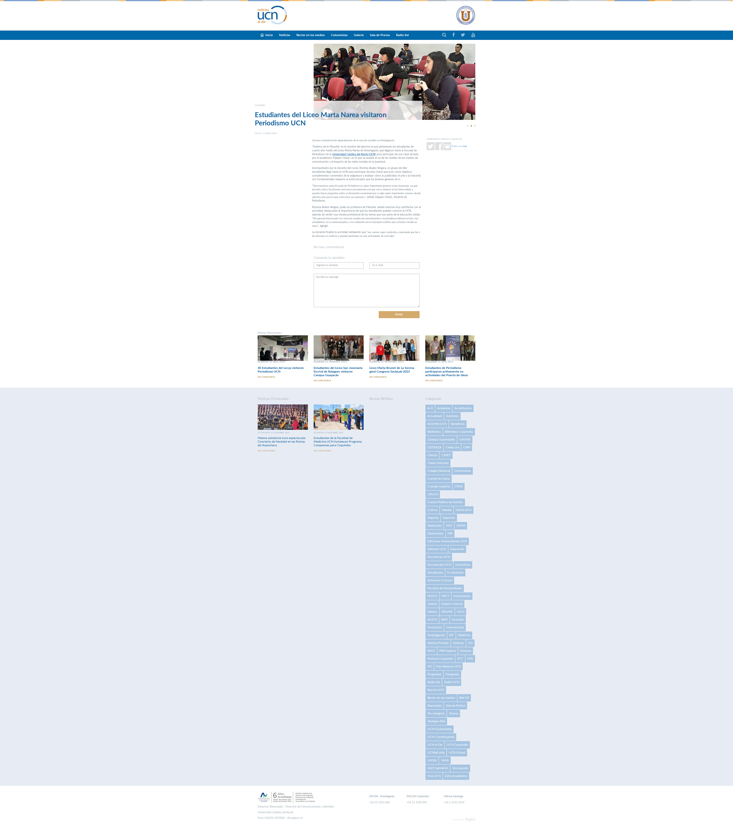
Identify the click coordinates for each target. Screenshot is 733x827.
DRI (450, 533)
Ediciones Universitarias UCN (447, 541)
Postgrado (452, 674)
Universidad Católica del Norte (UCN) (354, 154)
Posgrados (434, 674)
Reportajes (434, 705)
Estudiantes (435, 572)
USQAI (432, 760)
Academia (443, 408)
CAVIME (465, 439)
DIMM (460, 525)
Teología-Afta (436, 721)
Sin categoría (436, 713)
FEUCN (432, 596)
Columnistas (339, 35)
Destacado (434, 525)
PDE (470, 658)
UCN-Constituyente (440, 736)
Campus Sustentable (441, 439)
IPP (451, 635)
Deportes (449, 517)
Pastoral (465, 650)
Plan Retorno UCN (448, 666)
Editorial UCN (436, 549)
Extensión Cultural (439, 580)
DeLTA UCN (463, 510)
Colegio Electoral (438, 470)
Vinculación (460, 768)
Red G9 (464, 697)
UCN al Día (434, 744)
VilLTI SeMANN (437, 768)
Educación (457, 549)
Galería (359, 35)
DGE (449, 525)
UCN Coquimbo (457, 744)
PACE (431, 650)
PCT (460, 658)
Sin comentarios (266, 377)
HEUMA (447, 611)
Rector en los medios (310, 35)
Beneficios (458, 423)
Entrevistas (462, 564)
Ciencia (432, 455)
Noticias (284, 35)
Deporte (432, 517)
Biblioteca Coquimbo (459, 431)
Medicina (464, 635)
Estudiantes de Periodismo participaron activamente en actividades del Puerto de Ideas (446, 371)
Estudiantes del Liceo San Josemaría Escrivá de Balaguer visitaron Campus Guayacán (338, 371)
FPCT (445, 596)
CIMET (446, 455)
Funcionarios (462, 596)
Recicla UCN (435, 689)
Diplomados (435, 533)
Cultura (432, 510)
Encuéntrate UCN (439, 564)
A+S (430, 408)
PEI (429, 666)
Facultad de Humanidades (444, 588)
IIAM (444, 619)
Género (432, 611)
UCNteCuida (436, 752)
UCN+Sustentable (439, 729)
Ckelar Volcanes (438, 463)
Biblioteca (434, 431)
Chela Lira (452, 447)
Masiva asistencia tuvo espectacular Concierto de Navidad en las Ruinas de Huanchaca (282, 441)
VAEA (445, 760)
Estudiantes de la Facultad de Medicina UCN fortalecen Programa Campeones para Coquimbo (338, 441)
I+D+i (460, 611)
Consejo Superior (438, 486)
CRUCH (432, 494)
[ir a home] (272, 15)
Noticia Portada (438, 643)
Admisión (452, 416)
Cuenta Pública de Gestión (445, 502)
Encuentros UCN (438, 556)
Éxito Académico (456, 776)
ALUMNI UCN (437, 423)
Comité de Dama (438, 478)
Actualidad (434, 416)
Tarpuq (453, 713)
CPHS (459, 486)
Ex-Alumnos (455, 572)
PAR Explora (447, 650)
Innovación (434, 627)
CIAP (466, 447)
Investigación (436, 635)
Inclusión (458, 619)
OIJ (470, 643)
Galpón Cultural (452, 603)
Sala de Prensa (380, 35)
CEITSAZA (434, 447)
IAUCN (432, 619)
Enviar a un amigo (459, 146)
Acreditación (463, 408)
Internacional (455, 627)
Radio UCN (451, 682)
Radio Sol (402, 35)
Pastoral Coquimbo (440, 658)
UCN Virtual (457, 752)
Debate (446, 510)
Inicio (269, 35)
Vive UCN (434, 776)
